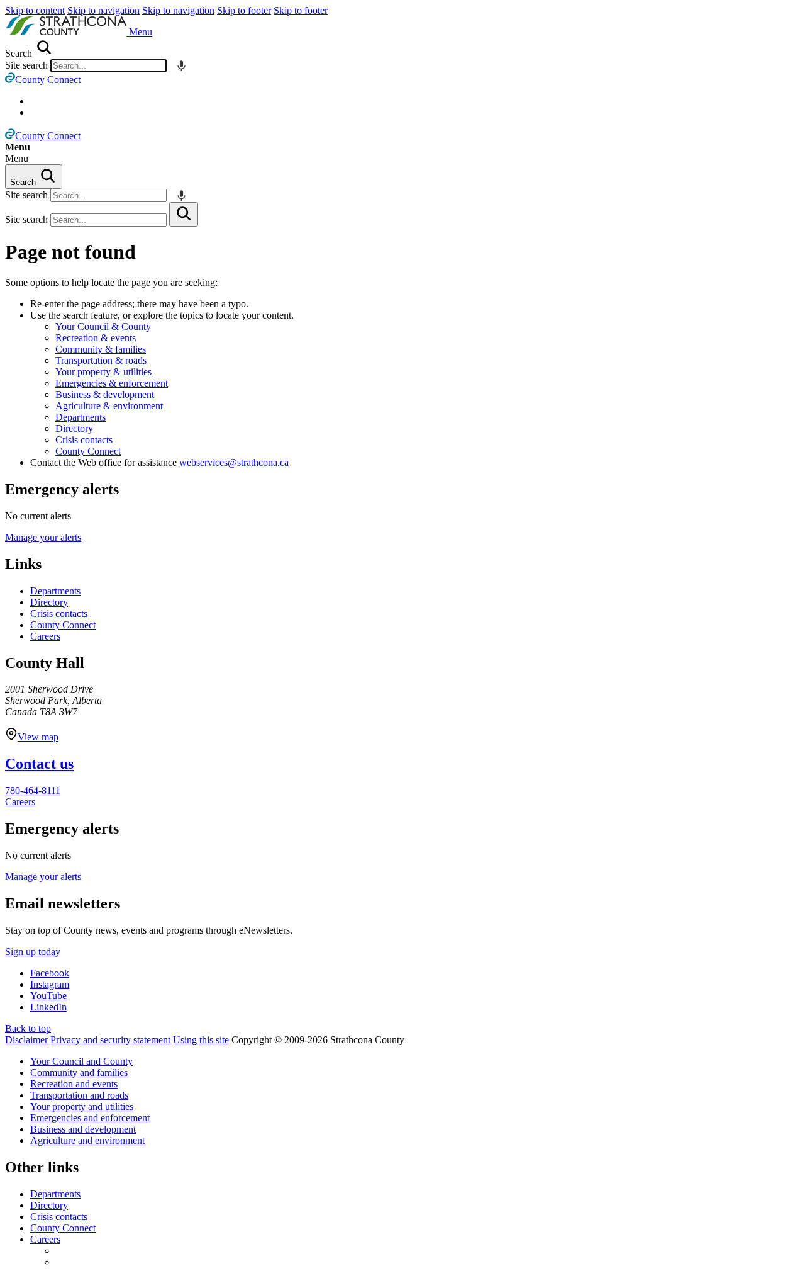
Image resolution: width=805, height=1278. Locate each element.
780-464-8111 (32, 790)
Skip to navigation (103, 10)
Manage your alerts (43, 537)
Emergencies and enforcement (90, 1117)
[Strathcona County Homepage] (67, 31)
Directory (74, 428)
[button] (140, 31)
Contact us (39, 763)
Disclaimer (26, 1039)
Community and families (79, 1072)
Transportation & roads (101, 360)
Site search (26, 65)
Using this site (201, 1039)
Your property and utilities (81, 1106)
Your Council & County (103, 326)
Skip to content (35, 10)
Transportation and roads (79, 1095)
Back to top (28, 1028)
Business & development (104, 394)
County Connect (88, 451)
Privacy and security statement (110, 1039)
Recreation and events (74, 1083)
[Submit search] (183, 214)
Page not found (70, 251)
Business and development (83, 1129)
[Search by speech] (181, 65)
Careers (45, 636)
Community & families (100, 349)
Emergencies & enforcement (111, 383)
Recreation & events (95, 337)
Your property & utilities (103, 371)
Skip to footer (244, 10)
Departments (80, 417)
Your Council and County (81, 1061)
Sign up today (32, 951)
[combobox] (108, 65)
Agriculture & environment (109, 405)
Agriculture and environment (87, 1140)
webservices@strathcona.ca (234, 462)
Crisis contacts (84, 439)
